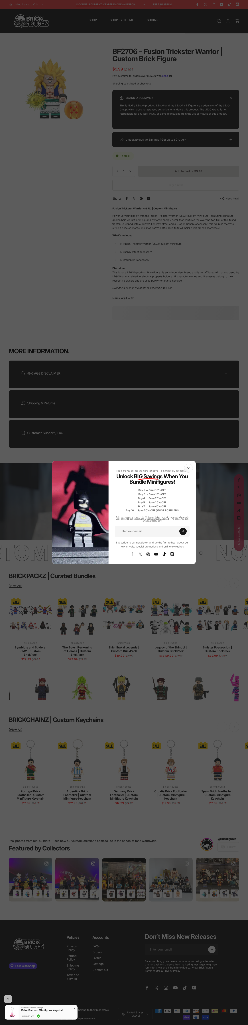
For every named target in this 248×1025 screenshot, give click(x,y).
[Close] (188, 468)
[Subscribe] (183, 531)
